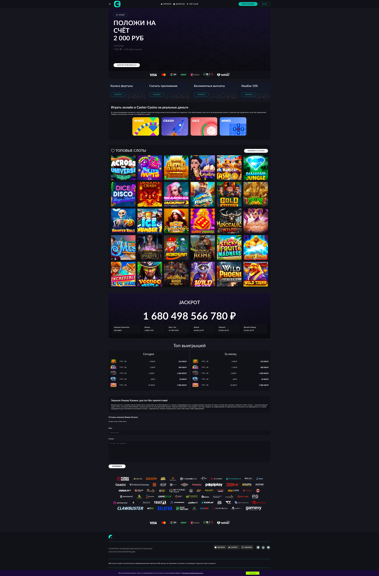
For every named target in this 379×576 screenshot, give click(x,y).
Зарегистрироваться (126, 65)
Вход (264, 4)
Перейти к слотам (256, 151)
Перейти (118, 94)
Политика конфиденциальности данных (130, 549)
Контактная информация (122, 552)
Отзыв (111, 439)
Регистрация (248, 4)
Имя (110, 428)
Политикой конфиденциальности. (192, 573)
